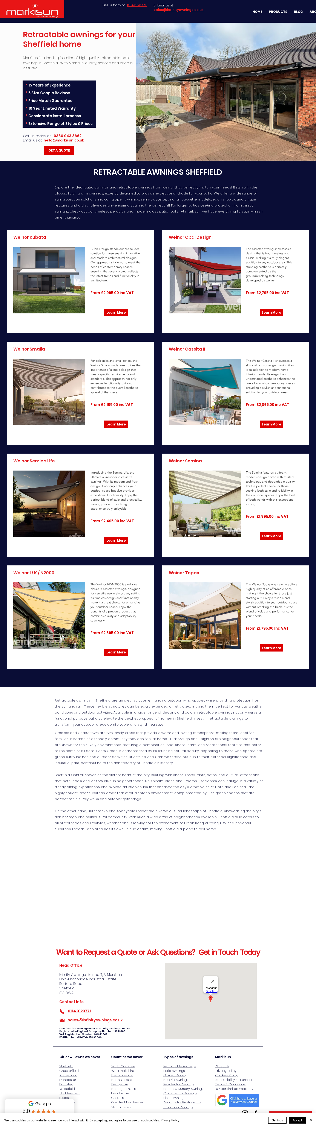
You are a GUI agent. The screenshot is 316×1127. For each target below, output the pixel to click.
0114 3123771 (79, 1011)
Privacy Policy (170, 1120)
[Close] (310, 1120)
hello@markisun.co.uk (64, 140)
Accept (297, 1120)
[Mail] (62, 1020)
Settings (277, 1120)
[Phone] (62, 1011)
